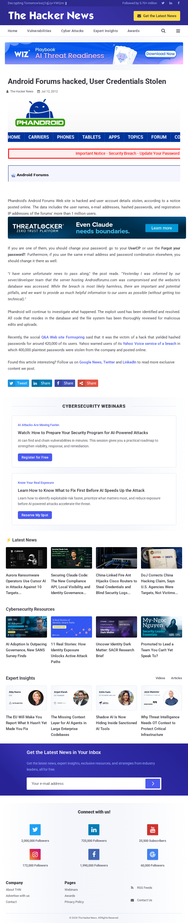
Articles (176, 678)
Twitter (109, 362)
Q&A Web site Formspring (63, 337)
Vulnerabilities (39, 31)
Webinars (71, 889)
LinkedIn (129, 362)
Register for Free (35, 457)
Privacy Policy (74, 902)
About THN (13, 889)
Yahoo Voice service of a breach (149, 343)
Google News (90, 362)
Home (12, 31)
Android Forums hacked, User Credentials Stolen (87, 81)
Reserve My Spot (35, 515)
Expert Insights (106, 31)
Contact (11, 902)
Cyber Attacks (72, 31)
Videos (160, 678)
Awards (134, 31)
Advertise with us (18, 896)
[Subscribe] (152, 783)
